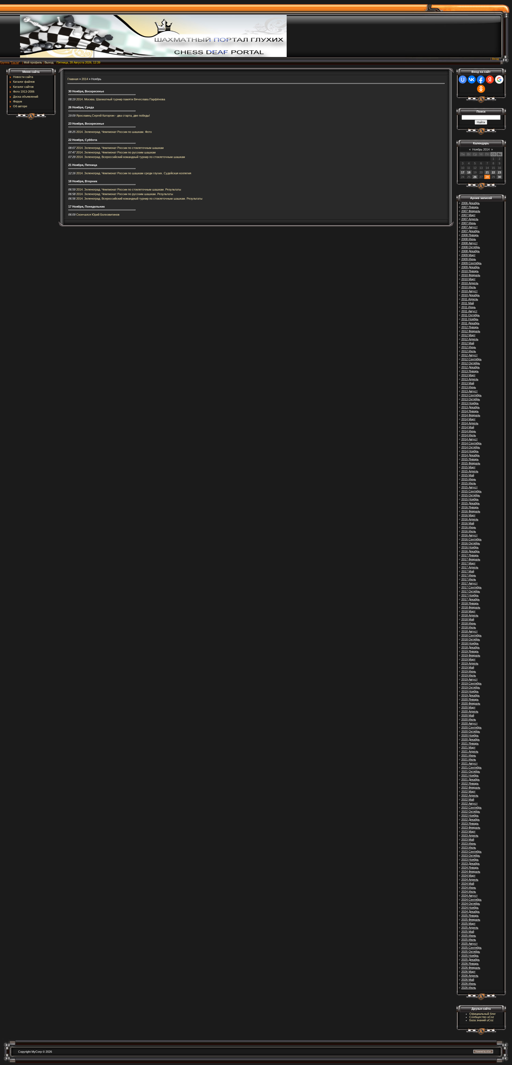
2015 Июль (468, 483)
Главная (72, 79)
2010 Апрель (469, 283)
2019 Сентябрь (471, 683)
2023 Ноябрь (470, 859)
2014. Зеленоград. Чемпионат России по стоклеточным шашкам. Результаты (128, 189)
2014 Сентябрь (471, 443)
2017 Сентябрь (471, 587)
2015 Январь (470, 459)
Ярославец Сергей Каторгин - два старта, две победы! (113, 115)
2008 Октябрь (470, 247)
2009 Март (468, 255)
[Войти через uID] (463, 80)
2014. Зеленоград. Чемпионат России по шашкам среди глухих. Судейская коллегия (133, 173)
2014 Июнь (468, 431)
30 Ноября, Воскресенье (86, 91)
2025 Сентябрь (471, 947)
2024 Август (469, 895)
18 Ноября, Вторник (82, 181)
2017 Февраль (470, 559)
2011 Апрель (469, 299)
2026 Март (468, 971)
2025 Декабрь (470, 959)
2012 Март (468, 335)
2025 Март (468, 923)
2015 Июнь (468, 479)
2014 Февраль (470, 415)
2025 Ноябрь (470, 955)
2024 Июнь (468, 887)
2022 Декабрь (470, 819)
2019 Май (467, 667)
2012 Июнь (468, 347)
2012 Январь (470, 327)
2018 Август (469, 631)
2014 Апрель (469, 423)
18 (468, 172)
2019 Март (468, 659)
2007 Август (469, 227)
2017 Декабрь (470, 599)
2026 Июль (468, 987)
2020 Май (467, 715)
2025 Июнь (468, 935)
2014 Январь (470, 411)
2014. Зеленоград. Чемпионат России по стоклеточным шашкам (120, 147)
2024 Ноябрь (470, 907)
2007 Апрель (469, 219)
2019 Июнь (468, 671)
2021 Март (468, 747)
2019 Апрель (469, 663)
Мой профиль (33, 62)
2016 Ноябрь (470, 547)
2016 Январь (470, 507)
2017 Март (468, 563)
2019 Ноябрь (470, 691)
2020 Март (468, 707)
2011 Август (469, 311)
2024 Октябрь (470, 903)
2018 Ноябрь (470, 643)
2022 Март (468, 791)
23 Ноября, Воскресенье (86, 123)
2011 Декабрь (470, 323)
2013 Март (468, 375)
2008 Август (469, 243)
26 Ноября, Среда (81, 107)
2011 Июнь (468, 307)
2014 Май (467, 427)
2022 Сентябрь (471, 807)
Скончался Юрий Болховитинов (97, 214)
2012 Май (467, 343)
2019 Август (469, 679)
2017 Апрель (469, 567)
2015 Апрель (469, 471)
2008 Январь (470, 235)
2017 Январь (470, 555)
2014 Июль (468, 435)
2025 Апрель (469, 927)
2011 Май (467, 303)
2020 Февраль (470, 703)
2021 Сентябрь (471, 767)
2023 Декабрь (470, 863)
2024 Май (467, 883)
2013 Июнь (468, 387)
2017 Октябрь (470, 591)
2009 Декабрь (470, 267)
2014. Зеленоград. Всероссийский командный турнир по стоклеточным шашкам (130, 157)
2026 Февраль (470, 967)
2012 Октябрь (470, 363)
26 (475, 177)
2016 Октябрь (470, 543)
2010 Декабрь (470, 295)
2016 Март (468, 515)
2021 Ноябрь (470, 775)
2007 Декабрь (470, 231)
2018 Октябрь (470, 639)
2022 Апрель (469, 795)
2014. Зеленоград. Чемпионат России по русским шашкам (116, 152)
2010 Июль (468, 287)
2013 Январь (470, 371)
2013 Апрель (469, 379)
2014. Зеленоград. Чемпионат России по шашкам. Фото (114, 131)
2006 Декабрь (470, 203)
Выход (49, 62)
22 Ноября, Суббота (82, 139)
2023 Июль (468, 847)
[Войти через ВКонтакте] (472, 80)
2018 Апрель (469, 615)
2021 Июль (468, 759)
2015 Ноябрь (470, 499)
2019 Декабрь (470, 695)
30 (499, 177)
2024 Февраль (470, 871)
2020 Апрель (469, 711)
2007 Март (468, 215)
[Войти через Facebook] (481, 80)
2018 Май (467, 619)
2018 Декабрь (470, 647)
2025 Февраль (470, 919)
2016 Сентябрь (471, 539)
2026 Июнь (468, 983)
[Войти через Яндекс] (490, 80)
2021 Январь (470, 743)
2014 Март (468, 419)
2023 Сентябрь (471, 851)
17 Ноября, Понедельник (86, 206)
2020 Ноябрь (470, 735)
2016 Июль (468, 531)
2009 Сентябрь (471, 263)
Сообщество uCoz (481, 1017)
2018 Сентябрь (471, 635)
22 (493, 172)
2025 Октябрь (470, 951)
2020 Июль (468, 719)
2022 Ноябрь (470, 815)
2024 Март (468, 875)
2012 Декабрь (470, 367)
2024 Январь (470, 867)
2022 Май (467, 799)
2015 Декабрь (470, 503)
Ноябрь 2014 (481, 149)
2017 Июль (468, 579)
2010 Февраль (470, 275)
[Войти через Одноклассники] (481, 89)
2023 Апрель (469, 835)
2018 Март (468, 611)
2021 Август (469, 763)
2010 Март (468, 279)
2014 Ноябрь (470, 451)
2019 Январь (470, 651)
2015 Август (469, 487)
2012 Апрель (469, 339)
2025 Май (467, 931)
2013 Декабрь (470, 407)
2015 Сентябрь (471, 491)
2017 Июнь (468, 575)
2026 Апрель (469, 975)
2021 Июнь (468, 755)
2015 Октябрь (470, 495)
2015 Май (467, 475)
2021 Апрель (469, 751)
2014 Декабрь (470, 455)
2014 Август (469, 439)
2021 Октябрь (470, 771)
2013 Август (469, 391)
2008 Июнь (468, 239)
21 (487, 172)
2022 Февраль (470, 787)
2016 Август (469, 535)
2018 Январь (470, 603)
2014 (85, 79)
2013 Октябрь (470, 399)
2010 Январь (470, 271)
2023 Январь (470, 823)
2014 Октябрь (470, 447)
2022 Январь (470, 783)
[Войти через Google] (499, 79)
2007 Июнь (468, 223)
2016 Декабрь (470, 551)
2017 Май (467, 571)
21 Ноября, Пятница (82, 165)
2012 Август (469, 355)
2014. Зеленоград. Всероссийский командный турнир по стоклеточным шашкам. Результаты (139, 198)
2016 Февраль (470, 511)
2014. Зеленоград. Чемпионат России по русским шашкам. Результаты (124, 194)
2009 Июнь (468, 259)
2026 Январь (470, 963)
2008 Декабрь (470, 251)
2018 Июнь (468, 623)
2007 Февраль (470, 211)
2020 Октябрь (470, 731)
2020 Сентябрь (471, 727)
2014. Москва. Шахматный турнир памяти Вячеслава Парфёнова (120, 99)
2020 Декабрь (470, 739)
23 (499, 172)
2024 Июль (468, 891)
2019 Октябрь (470, 687)
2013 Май (467, 383)
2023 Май (467, 839)
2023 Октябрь (470, 855)
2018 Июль (468, 627)
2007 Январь (470, 207)
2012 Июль (468, 351)
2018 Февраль (470, 607)
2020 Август (469, 723)
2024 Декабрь (470, 911)
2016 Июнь (468, 527)
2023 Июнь (468, 843)
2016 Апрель (469, 519)
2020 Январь (470, 699)
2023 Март (468, 831)
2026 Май (467, 979)
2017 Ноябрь (470, 595)
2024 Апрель (469, 879)
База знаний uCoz (481, 1020)
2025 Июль (468, 939)
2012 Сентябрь (471, 359)
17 (462, 172)
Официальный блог (482, 1013)
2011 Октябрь (470, 315)
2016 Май (467, 523)
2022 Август (469, 803)
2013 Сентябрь (471, 395)
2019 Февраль (470, 655)
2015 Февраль (470, 463)
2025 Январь (470, 915)
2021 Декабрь (470, 779)
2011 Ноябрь (469, 319)
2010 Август (469, 291)
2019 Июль (468, 675)
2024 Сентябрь (471, 899)
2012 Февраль (470, 331)
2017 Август (469, 583)
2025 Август (469, 943)
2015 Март (468, 467)
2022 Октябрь (470, 811)
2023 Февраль (470, 827)
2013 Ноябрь (470, 403)
